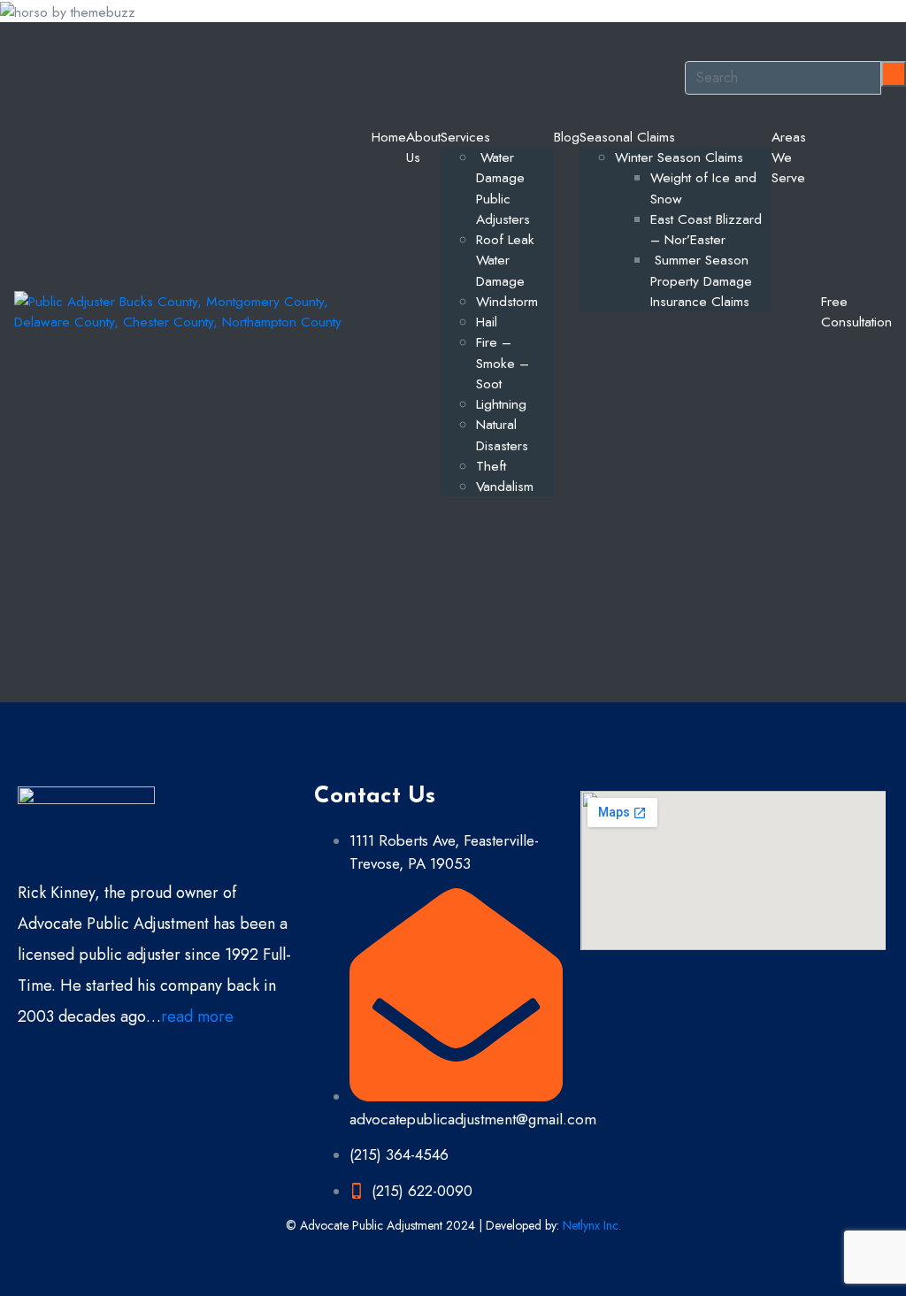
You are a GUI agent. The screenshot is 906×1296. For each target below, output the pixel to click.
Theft (491, 466)
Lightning (501, 404)
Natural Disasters (502, 434)
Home (389, 137)
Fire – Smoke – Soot (502, 363)
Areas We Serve (789, 157)
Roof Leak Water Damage (505, 260)
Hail (486, 321)
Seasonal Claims (627, 137)
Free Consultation (856, 311)
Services (465, 137)
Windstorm (507, 301)
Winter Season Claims (679, 157)
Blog (567, 137)
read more (197, 1016)
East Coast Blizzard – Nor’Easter (706, 229)
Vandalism (505, 486)
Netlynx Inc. (592, 1225)
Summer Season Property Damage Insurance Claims (701, 280)
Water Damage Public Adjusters (503, 188)
